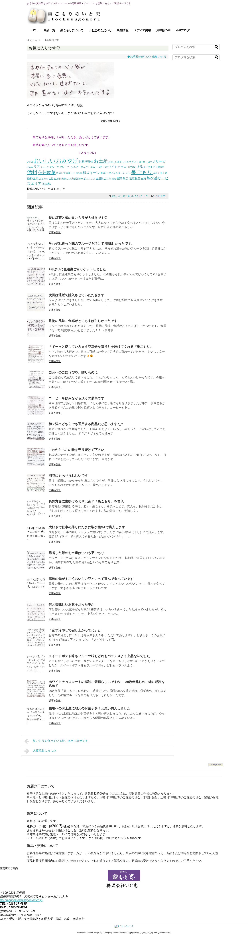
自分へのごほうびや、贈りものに (73, 372)
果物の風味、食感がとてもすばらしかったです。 (85, 321)
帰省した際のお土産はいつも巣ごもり (76, 553)
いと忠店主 (159, 196)
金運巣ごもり (103, 178)
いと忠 (30, 162)
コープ (151, 161)
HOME (33, 30)
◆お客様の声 (136, 56)
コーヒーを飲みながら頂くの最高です (76, 398)
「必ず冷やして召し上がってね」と (75, 630)
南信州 (79, 173)
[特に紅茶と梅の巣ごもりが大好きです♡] (36, 233)
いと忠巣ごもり (156, 56)
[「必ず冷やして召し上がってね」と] (36, 645)
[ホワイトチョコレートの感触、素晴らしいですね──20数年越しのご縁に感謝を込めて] (36, 697)
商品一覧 (49, 30)
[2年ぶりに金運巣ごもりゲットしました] (36, 284)
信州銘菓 (47, 172)
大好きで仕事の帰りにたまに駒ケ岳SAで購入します (87, 527)
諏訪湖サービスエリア (83, 178)
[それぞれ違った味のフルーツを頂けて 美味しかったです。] (36, 258)
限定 (125, 178)
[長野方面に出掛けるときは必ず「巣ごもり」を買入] (36, 516)
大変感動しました (44, 750)
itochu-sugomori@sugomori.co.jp (21, 900)
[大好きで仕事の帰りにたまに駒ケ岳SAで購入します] (36, 542)
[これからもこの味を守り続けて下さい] (36, 465)
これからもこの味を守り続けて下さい (76, 450)
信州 (32, 172)
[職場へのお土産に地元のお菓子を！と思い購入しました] (36, 723)
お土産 (101, 161)
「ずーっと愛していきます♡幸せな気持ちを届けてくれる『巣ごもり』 (101, 346)
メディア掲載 (142, 30)
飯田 (143, 178)
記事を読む (55, 232)
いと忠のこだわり (100, 30)
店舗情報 (123, 30)
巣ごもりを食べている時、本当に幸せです (60, 740)
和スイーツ (91, 173)
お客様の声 (163, 30)
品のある (113, 173)
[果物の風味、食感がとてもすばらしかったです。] (36, 336)
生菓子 (57, 179)
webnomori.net (119, 932)
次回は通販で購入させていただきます (76, 295)
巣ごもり (142, 172)
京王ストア (149, 167)
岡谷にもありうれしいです (68, 475)
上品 (140, 166)
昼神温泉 (32, 178)
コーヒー (143, 162)
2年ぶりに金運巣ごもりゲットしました (77, 269)
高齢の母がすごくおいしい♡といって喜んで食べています (91, 578)
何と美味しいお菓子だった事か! (72, 604)
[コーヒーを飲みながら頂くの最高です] (36, 413)
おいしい (44, 161)
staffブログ (183, 30)
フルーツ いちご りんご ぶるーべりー (82, 167)
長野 (119, 178)
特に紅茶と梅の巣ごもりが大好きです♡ (78, 218)
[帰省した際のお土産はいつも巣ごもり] (36, 568)
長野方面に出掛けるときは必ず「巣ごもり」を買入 (86, 501)
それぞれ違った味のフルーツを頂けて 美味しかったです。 (92, 243)
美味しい (66, 178)
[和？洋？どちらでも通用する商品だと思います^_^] (36, 439)
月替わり (43, 178)
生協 (51, 178)
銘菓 (114, 179)
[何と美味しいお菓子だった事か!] (36, 619)
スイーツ (45, 167)
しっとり (126, 162)
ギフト (135, 162)
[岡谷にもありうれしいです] (36, 490)
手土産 (163, 173)
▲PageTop (216, 764)
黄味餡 (46, 183)
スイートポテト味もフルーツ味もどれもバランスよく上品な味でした (99, 656)
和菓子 (104, 173)
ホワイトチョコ (116, 166)
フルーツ (54, 167)
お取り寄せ (86, 161)
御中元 (156, 173)
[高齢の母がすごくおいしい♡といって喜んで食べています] (36, 594)
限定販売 (135, 178)
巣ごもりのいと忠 (145, 932)
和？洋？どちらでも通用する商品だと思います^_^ (86, 424)
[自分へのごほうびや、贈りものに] (36, 387)
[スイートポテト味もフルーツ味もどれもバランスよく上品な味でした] (36, 671)
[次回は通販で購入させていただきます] (36, 310)
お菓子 (118, 162)
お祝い (111, 162)
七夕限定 (131, 167)
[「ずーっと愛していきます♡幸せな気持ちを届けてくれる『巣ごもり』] (36, 362)
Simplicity (98, 932)
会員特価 (160, 167)
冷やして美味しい (65, 173)
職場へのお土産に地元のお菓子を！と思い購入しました (89, 708)
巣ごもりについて (72, 30)
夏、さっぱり (124, 173)
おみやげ (67, 161)
